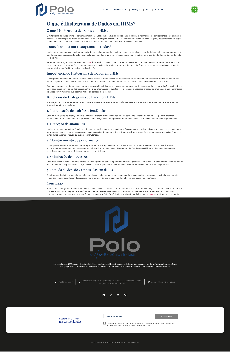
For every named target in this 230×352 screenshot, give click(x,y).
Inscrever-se (166, 316)
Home (105, 9)
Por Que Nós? (120, 9)
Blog (148, 9)
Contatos (159, 9)
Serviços (136, 9)
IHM (89, 62)
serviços (151, 194)
